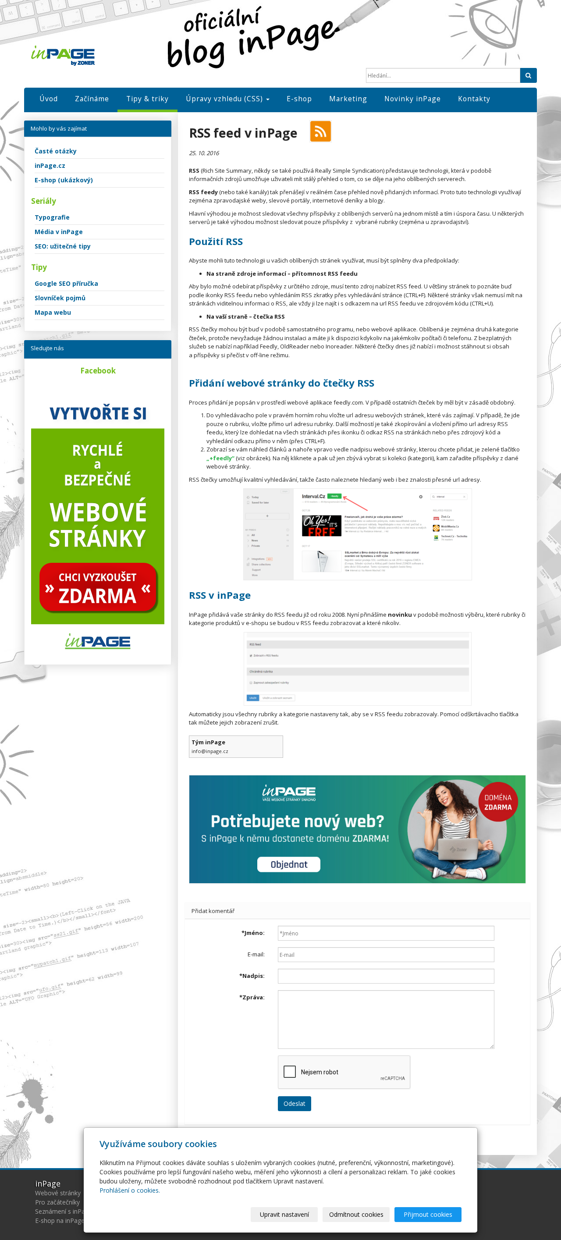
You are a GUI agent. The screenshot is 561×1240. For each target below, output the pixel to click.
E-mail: (256, 954)
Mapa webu (53, 312)
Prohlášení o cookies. (129, 1190)
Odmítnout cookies (356, 1214)
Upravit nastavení (284, 1214)
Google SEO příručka (66, 283)
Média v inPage (59, 231)
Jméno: (253, 933)
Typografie (52, 217)
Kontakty (474, 98)
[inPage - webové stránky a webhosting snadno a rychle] (109, 55)
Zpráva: (252, 997)
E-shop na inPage (60, 1220)
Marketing (348, 98)
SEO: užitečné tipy (63, 246)
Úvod (48, 98)
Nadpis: (252, 976)
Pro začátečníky (57, 1202)
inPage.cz (50, 165)
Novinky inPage (412, 98)
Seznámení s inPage (63, 1211)
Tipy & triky (147, 98)
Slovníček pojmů (60, 298)
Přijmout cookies (428, 1214)
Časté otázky (56, 151)
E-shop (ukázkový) (64, 180)
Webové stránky (58, 1193)
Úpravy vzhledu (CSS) (225, 98)
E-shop (299, 98)
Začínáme (92, 98)
